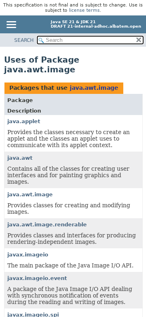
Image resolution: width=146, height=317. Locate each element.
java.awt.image (94, 88)
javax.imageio (27, 255)
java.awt (19, 158)
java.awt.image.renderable (47, 224)
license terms (84, 10)
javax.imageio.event (37, 278)
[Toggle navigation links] (11, 25)
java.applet (23, 121)
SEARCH (24, 40)
